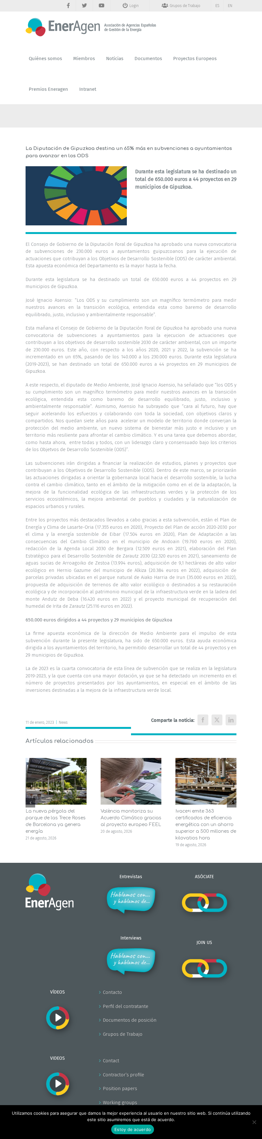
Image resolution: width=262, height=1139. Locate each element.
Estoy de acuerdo (132, 1129)
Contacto (112, 992)
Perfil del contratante (125, 1006)
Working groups (120, 1102)
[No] (254, 1122)
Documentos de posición (130, 1020)
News (63, 722)
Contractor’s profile (123, 1075)
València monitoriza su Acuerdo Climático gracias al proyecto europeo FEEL (131, 818)
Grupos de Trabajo (123, 1034)
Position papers (120, 1088)
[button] (30, 802)
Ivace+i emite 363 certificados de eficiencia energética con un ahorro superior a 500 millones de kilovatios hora (205, 824)
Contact (111, 1061)
